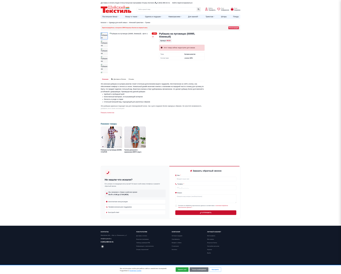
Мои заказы (210, 239)
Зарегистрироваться (184, 3)
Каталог (104, 22)
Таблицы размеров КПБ (143, 242)
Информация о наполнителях (145, 246)
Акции (117, 3)
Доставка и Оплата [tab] (119, 79)
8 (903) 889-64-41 (163, 3)
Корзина (209, 249)
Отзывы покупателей (142, 249)
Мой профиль (211, 235)
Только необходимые (199, 269)
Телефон (180, 184)
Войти (174, 3)
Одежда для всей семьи (118, 22)
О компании (175, 246)
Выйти (209, 253)
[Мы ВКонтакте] (102, 246)
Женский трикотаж (136, 22)
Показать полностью (107, 112)
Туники (147, 22)
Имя (179, 175)
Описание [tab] (105, 79)
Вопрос (179, 192)
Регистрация (233, 28)
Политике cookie (135, 271)
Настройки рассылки (213, 246)
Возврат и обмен (177, 242)
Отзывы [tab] (131, 79)
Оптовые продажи (177, 235)
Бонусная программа (133, 3)
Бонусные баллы (212, 242)
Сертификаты (176, 239)
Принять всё (182, 269)
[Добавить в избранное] (153, 37)
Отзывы (144, 3)
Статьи (122, 3)
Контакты (151, 3)
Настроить (215, 269)
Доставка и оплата (108, 3)
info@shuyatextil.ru (106, 238)
